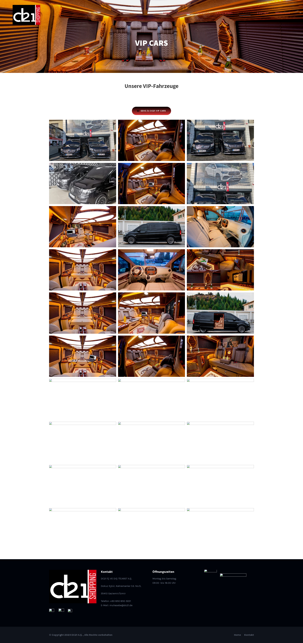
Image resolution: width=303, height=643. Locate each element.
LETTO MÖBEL (224, 13)
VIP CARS (245, 13)
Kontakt (249, 634)
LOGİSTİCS (202, 13)
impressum (282, 13)
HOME (166, 13)
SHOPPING (183, 13)
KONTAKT (263, 13)
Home (237, 634)
